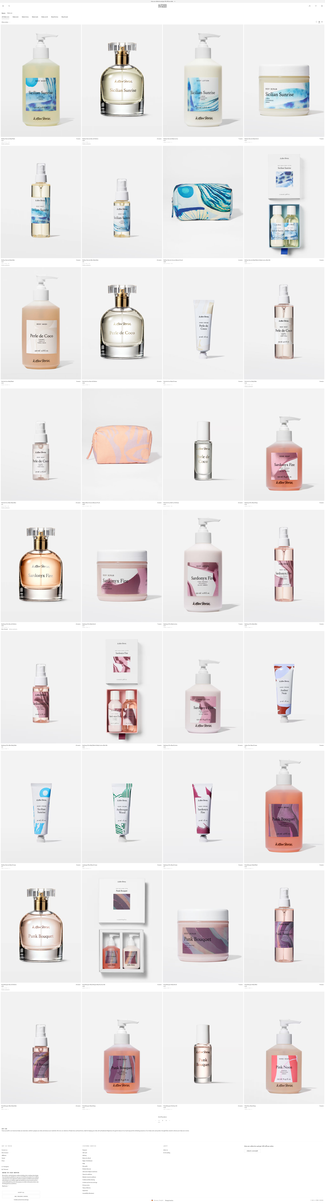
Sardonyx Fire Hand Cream (170, 865)
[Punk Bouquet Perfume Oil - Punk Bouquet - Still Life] (203, 1048)
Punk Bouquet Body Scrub (170, 984)
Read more (5, 1186)
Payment (85, 1150)
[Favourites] (316, 6)
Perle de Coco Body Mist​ (251, 381)
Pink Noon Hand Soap (250, 1105)
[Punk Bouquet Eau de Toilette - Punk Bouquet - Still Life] (41, 926)
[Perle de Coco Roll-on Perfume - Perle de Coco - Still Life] (203, 444)
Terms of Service (86, 1187)
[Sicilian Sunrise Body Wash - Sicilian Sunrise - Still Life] (41, 80)
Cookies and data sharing (89, 1179)
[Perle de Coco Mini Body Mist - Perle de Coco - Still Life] (41, 444)
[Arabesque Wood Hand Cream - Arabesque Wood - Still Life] (122, 807)
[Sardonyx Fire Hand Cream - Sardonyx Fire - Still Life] (203, 807)
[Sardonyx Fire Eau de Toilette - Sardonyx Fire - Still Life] (41, 566)
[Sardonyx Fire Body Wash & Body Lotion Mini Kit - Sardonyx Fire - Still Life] (122, 687)
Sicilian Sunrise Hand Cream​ (8, 865)
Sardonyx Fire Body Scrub (89, 624)
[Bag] (322, 6)
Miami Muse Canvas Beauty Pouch (91, 502)
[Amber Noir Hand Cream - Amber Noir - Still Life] (284, 687)
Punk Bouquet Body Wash (251, 865)
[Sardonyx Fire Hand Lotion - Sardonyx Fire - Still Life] (203, 687)
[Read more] (162, 1)
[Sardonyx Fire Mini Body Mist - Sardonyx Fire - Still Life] (41, 687)
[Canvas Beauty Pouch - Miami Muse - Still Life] (122, 444)
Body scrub (44, 17)
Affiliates (4, 1155)
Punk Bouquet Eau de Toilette (9, 984)
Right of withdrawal (87, 1160)
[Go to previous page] (155, 1120)
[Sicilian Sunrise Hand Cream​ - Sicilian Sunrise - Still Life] (41, 807)
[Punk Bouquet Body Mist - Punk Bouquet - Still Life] (284, 926)
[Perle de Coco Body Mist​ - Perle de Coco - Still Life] (284, 323)
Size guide (85, 1166)
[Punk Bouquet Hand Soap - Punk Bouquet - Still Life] (122, 1048)
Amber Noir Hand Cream (251, 745)
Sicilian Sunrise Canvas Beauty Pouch (173, 260)
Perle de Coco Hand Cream (170, 381)
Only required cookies (21, 1196)
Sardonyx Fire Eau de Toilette (8, 624)
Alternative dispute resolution (90, 1171)
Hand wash (65, 17)
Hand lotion (54, 17)
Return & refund (87, 1158)
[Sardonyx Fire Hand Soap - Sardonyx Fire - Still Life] (284, 444)
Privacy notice (86, 1185)
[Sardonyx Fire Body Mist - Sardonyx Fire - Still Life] (284, 566)
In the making (166, 1152)
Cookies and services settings (21, 1199)
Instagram (6, 1166)
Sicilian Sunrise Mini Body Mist (90, 260)
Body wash (35, 17)
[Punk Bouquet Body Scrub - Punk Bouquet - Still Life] (203, 926)
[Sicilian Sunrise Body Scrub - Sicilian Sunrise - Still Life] (284, 80)
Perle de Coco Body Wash (7, 381)
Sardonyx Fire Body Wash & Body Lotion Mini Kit (94, 745)
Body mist (16, 17)
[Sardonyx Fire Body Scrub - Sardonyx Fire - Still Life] (122, 566)
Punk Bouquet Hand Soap (88, 1105)
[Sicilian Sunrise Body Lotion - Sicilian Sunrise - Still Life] (203, 80)
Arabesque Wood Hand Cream (89, 865)
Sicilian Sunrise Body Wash (8, 138)
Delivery (85, 1155)
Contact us (4, 1150)
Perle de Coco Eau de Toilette (89, 381)
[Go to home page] (162, 6)
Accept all (21, 1192)
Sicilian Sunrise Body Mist (8, 260)
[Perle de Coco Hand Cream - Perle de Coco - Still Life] (203, 323)
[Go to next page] (169, 1120)
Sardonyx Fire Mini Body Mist (9, 745)
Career (3, 1158)
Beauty (3, 13)
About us (165, 1150)
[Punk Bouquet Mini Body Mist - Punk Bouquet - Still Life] (41, 1048)
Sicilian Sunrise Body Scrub (252, 138)
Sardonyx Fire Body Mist (251, 624)
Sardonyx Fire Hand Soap (251, 502)
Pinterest (5, 1169)
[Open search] (9, 6)
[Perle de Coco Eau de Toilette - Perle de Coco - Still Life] (122, 323)
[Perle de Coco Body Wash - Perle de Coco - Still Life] (41, 323)
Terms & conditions (87, 1174)
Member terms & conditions (89, 1177)
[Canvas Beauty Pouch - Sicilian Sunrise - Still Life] (203, 202)
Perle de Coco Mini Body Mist (8, 502)
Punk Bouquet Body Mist (251, 984)
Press (3, 1160)
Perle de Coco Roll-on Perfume (171, 502)
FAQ (84, 1163)
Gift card (85, 1152)
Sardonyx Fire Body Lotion (170, 624)
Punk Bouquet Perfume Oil (170, 1105)
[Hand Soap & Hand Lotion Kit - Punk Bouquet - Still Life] (122, 926)
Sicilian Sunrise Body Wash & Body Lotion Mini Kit (257, 260)
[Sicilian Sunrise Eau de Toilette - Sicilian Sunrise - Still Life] (122, 80)
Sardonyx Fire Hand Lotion (170, 745)
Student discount (87, 1168)
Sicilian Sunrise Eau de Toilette (90, 138)
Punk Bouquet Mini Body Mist (9, 1105)
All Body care (5, 17)
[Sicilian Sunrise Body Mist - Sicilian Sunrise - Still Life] (41, 202)
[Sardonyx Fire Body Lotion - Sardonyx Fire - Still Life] (203, 566)
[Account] (310, 6)
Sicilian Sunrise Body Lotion (171, 138)
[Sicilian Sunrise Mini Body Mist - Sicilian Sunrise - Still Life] (122, 202)
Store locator (5, 1152)
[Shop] (3, 6)
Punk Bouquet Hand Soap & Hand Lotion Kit (93, 984)
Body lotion (25, 17)
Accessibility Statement (88, 1193)
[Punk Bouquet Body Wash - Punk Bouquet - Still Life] (284, 807)
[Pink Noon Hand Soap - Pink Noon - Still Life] (284, 1048)
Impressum (85, 1190)
